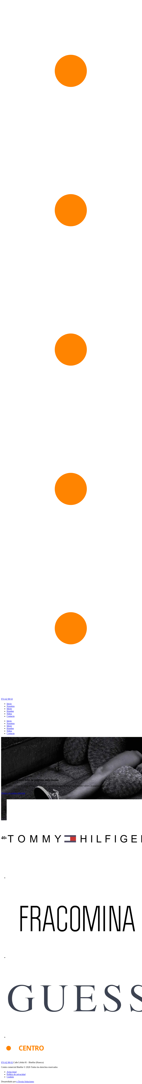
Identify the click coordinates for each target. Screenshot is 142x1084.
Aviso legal (12, 1072)
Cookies (10, 1077)
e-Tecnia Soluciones (25, 1081)
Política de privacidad (16, 1074)
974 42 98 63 (7, 699)
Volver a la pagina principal (13, 793)
